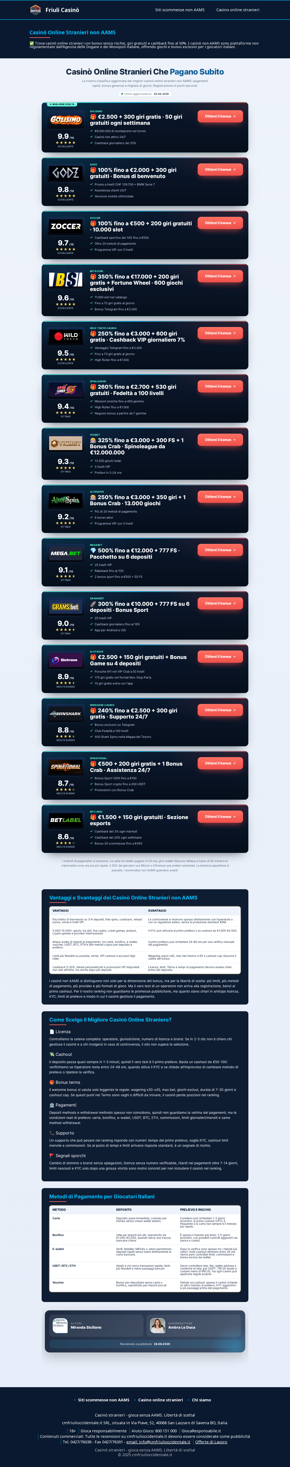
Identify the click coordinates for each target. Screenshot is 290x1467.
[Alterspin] (65, 500)
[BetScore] (65, 279)
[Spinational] (65, 766)
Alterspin (97, 492)
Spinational (98, 758)
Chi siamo (201, 1400)
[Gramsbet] (65, 606)
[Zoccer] (65, 226)
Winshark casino (102, 705)
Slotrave (96, 652)
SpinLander (98, 381)
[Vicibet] (65, 443)
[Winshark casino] (65, 713)
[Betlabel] (65, 820)
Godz (93, 164)
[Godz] (65, 172)
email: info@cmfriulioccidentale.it (158, 1442)
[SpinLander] (65, 389)
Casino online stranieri (237, 10)
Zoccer (95, 218)
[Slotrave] (65, 660)
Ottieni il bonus (218, 116)
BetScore (96, 271)
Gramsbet (97, 598)
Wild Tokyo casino (103, 328)
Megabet (96, 545)
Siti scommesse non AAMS (180, 10)
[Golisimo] (65, 119)
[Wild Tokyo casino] (65, 336)
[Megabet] (65, 553)
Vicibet (95, 435)
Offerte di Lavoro (211, 1442)
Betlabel (96, 812)
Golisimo (96, 111)
